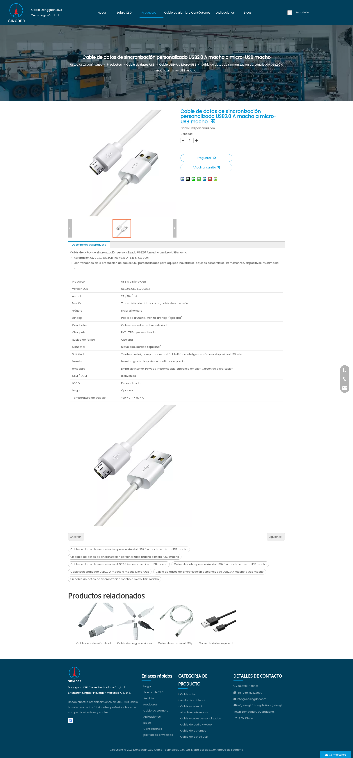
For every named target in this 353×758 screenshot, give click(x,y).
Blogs (147, 723)
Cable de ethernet (193, 730)
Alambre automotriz (194, 712)
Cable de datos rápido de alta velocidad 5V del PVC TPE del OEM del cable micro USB (217, 643)
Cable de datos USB (194, 737)
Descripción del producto (89, 245)
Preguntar (204, 158)
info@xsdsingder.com (251, 699)
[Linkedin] (70, 720)
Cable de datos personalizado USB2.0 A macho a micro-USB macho (220, 564)
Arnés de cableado (193, 700)
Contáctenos (152, 729)
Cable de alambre (155, 710)
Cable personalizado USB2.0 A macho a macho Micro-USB (109, 572)
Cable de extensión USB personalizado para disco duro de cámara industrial (176, 643)
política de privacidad (158, 735)
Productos (150, 704)
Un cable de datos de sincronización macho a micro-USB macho (114, 579)
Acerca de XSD (153, 692)
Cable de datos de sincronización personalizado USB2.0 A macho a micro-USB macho (129, 549)
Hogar (147, 686)
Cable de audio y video (196, 724)
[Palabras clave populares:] (289, 12)
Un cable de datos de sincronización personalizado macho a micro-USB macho (124, 557)
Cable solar (188, 694)
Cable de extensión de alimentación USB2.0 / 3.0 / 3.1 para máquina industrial (94, 643)
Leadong (237, 750)
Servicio (148, 698)
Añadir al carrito (204, 167)
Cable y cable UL (191, 706)
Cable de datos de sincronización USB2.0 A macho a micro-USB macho (118, 564)
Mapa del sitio (200, 750)
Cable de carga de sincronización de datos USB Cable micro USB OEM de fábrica (135, 643)
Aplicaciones (152, 717)
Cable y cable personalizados (200, 718)
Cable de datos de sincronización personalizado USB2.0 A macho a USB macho (210, 572)
